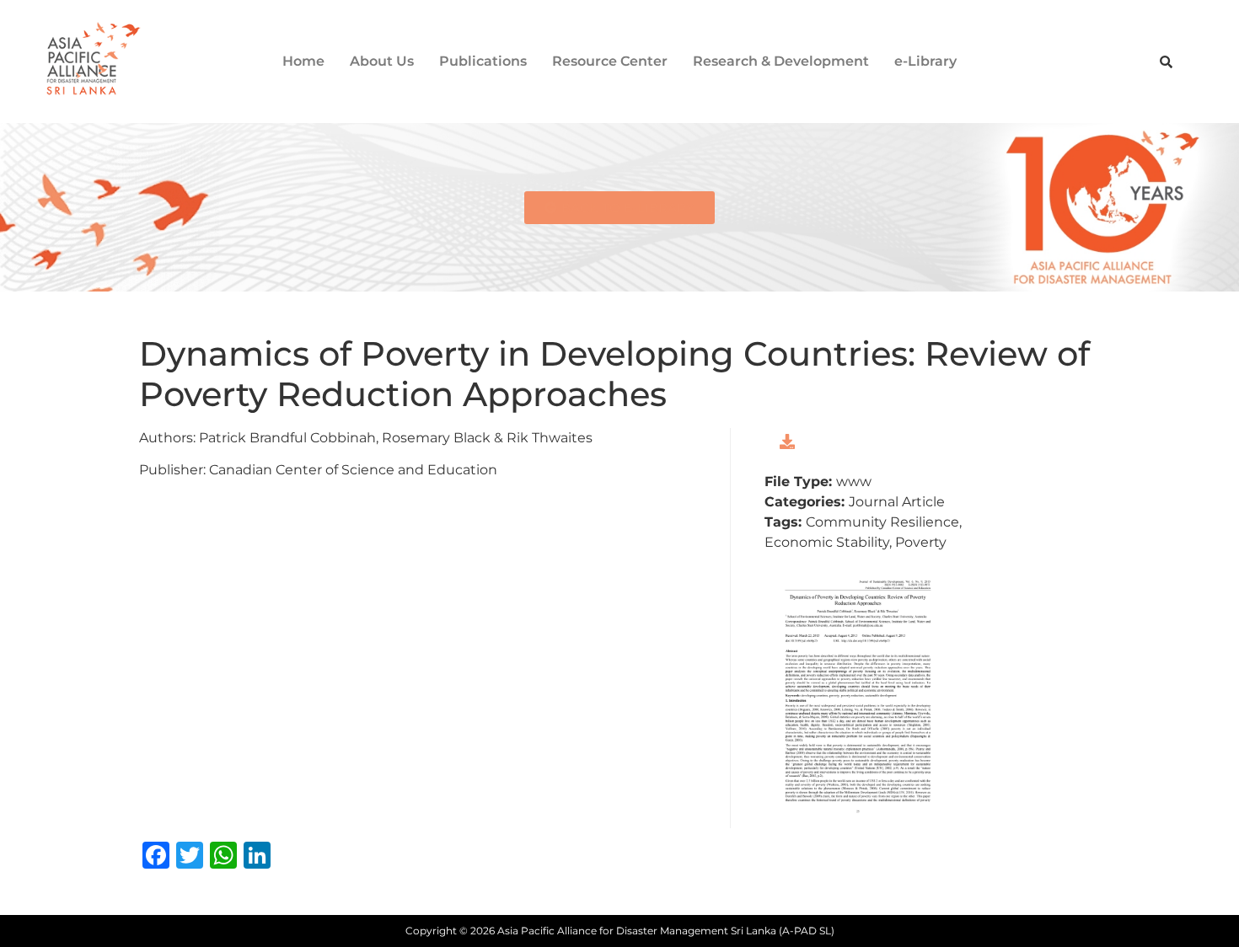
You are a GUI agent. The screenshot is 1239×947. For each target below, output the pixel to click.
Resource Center (610, 61)
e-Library (925, 61)
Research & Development (781, 61)
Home (303, 61)
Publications (483, 61)
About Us (382, 61)
